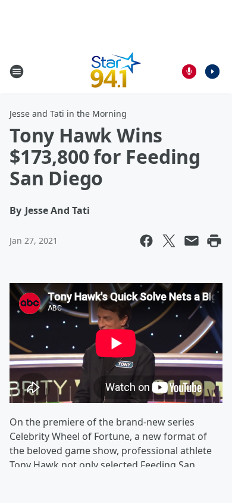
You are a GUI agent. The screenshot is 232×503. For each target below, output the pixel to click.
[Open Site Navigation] (17, 71)
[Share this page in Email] (191, 240)
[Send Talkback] (189, 71)
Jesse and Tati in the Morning (68, 113)
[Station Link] (116, 71)
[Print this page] (214, 240)
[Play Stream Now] (212, 71)
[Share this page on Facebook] (146, 240)
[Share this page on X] (169, 240)
